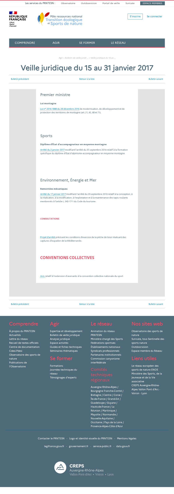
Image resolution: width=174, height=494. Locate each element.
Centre (107, 395)
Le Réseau (118, 42)
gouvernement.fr (78, 446)
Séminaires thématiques (64, 351)
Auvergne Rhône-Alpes (104, 387)
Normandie (109, 414)
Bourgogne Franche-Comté (106, 391)
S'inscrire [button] (135, 16)
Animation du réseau (103, 331)
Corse (117, 395)
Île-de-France (98, 399)
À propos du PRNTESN (22, 331)
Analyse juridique (60, 339)
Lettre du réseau (18, 339)
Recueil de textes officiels (23, 343)
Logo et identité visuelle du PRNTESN (90, 438)
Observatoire (68, 3)
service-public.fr (102, 446)
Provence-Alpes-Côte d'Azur (107, 426)
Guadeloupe (98, 402)
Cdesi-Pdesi (15, 351)
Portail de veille (111, 3)
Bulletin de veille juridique (65, 335)
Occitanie (96, 422)
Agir (56, 42)
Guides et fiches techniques (66, 347)
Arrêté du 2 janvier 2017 (52, 149)
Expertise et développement (66, 331)
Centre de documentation (24, 347)
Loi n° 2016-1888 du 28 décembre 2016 (59, 108)
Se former (87, 42)
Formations (56, 365)
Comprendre (25, 42)
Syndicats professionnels (105, 351)
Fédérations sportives (103, 343)
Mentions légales (126, 438)
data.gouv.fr (123, 446)
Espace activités (59, 343)
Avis (42, 276)
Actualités (15, 335)
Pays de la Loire (113, 422)
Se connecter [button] (154, 16)
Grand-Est (113, 399)
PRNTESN (96, 335)
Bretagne (96, 395)
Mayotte (95, 414)
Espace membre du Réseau (147, 351)
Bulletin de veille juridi (75, 58)
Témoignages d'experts (63, 377)
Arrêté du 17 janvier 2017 (53, 194)
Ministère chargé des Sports (107, 339)
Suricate (130, 3)
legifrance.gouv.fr (54, 446)
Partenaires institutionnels (106, 354)
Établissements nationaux (105, 347)
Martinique (108, 410)
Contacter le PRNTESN (51, 438)
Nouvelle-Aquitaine (102, 418)
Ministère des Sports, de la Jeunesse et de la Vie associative (147, 377)
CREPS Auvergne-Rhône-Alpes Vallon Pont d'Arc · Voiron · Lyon (146, 389)
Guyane (111, 402)
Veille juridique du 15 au (102, 58)
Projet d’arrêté (47, 237)
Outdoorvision (89, 3)
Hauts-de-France (100, 406)
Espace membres (152, 3)
